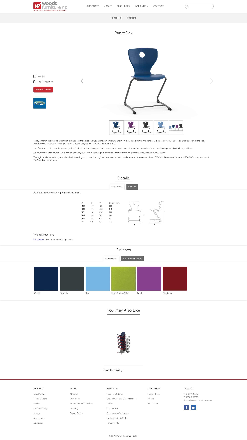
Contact (158, 6)
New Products (39, 394)
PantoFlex (116, 17)
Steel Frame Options (132, 258)
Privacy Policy (76, 413)
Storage (36, 413)
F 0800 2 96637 (191, 397)
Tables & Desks (40, 399)
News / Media (113, 423)
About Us (74, 394)
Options (132, 186)
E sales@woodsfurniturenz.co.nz (199, 400)
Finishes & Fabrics (115, 394)
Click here (38, 239)
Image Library (153, 394)
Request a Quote (43, 89)
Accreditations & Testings (81, 403)
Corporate (38, 423)
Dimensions (116, 186)
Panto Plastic (111, 258)
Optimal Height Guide (117, 418)
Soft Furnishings (40, 408)
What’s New (152, 403)
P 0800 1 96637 (191, 394)
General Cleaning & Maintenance (122, 399)
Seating (36, 403)
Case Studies (112, 408)
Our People (75, 399)
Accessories (39, 418)
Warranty (74, 408)
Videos (150, 399)
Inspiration (141, 6)
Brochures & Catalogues (118, 413)
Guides (110, 403)
